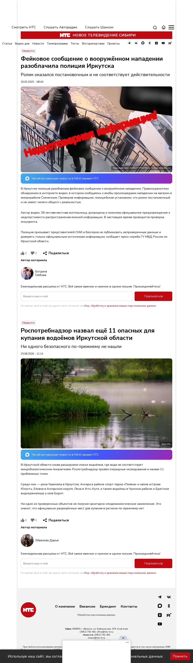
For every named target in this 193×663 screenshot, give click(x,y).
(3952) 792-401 (88, 631)
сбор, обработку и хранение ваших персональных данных (119, 306)
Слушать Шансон (99, 27)
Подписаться (153, 296)
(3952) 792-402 (102, 634)
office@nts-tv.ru (104, 631)
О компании (65, 607)
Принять (180, 656)
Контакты (129, 607)
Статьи (7, 43)
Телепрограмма (57, 43)
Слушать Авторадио (60, 27)
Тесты (74, 43)
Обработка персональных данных (96, 615)
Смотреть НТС (24, 27)
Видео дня (22, 43)
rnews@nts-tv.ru (96, 637)
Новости (38, 43)
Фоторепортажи (93, 43)
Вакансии (87, 607)
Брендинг (108, 607)
